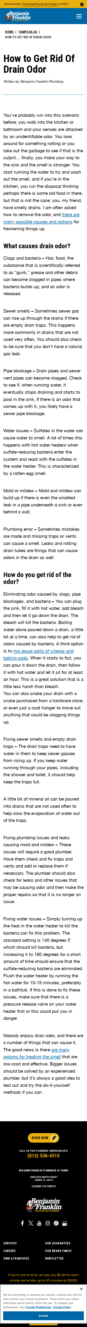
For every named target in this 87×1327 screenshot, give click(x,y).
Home (9, 32)
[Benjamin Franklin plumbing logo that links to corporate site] (17, 16)
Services (10, 1243)
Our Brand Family (58, 1251)
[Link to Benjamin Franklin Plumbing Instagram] (47, 1224)
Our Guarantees (58, 1243)
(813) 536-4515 (43, 1156)
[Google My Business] (64, 1224)
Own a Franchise (16, 1258)
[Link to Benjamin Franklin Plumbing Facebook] (22, 1224)
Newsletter (54, 1258)
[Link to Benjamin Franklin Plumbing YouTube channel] (39, 1224)
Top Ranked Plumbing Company (40, 4)
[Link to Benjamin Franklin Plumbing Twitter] (30, 1224)
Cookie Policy (62, 1307)
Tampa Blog (27, 32)
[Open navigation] (79, 16)
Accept (43, 1315)
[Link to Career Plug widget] (56, 1224)
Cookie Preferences (38, 1307)
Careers (9, 1251)
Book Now (40, 1138)
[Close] (81, 1289)
